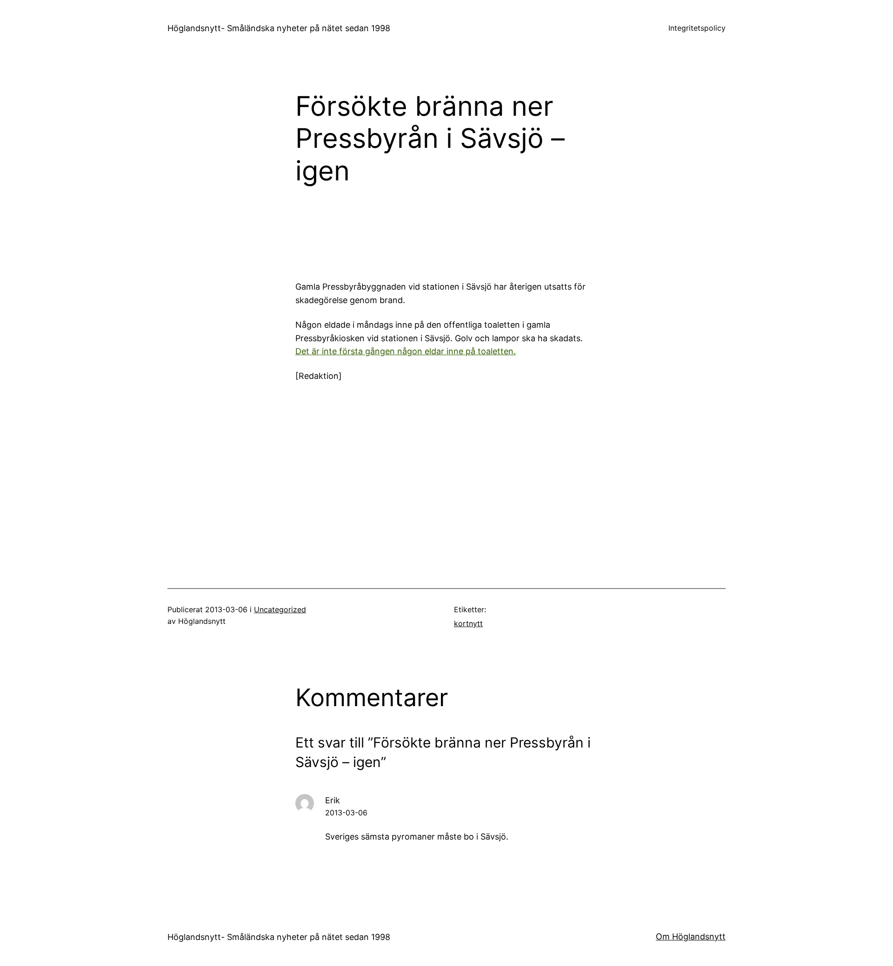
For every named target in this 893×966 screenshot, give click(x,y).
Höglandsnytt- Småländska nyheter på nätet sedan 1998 (278, 28)
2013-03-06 (346, 812)
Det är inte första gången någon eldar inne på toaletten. (405, 351)
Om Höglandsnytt (691, 936)
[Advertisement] (523, 237)
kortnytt (468, 623)
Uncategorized (280, 609)
